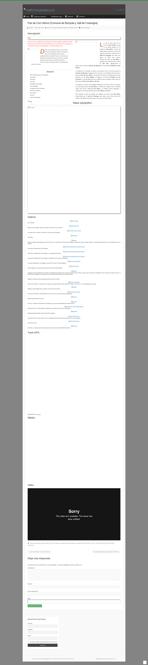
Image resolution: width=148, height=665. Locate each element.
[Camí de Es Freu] (74, 321)
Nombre (30, 584)
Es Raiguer (59, 27)
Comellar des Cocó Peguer (83, 543)
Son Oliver (98, 543)
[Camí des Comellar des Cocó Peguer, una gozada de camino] (74, 251)
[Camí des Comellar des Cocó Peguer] (74, 246)
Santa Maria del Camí (73, 27)
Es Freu (93, 543)
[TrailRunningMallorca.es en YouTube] (120, 10)
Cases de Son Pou (46, 543)
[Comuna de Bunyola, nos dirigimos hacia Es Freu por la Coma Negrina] (74, 261)
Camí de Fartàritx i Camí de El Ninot (39, 551)
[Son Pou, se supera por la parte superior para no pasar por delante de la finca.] (74, 326)
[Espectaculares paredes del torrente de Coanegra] (74, 311)
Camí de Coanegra (35, 543)
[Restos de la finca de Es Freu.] (74, 296)
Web (29, 598)
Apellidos (30, 629)
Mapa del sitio (99, 659)
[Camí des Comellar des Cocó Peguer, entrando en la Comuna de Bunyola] (74, 256)
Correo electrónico (33, 591)
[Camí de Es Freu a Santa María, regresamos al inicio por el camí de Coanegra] (74, 306)
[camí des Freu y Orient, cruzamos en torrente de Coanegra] (74, 230)
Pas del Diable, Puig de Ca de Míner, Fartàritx (106, 551)
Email (29, 635)
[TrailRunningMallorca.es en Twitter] (118, 10)
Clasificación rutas (56, 16)
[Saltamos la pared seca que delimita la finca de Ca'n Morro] (74, 277)
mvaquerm (31, 27)
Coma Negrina (56, 543)
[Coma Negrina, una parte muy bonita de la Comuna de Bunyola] (74, 266)
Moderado (64, 27)
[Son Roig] (74, 235)
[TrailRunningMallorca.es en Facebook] (116, 10)
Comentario (31, 568)
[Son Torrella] (74, 221)
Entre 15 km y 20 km (51, 27)
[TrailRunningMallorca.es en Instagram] (123, 10)
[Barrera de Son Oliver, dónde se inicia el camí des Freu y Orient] (74, 225)
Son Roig (104, 543)
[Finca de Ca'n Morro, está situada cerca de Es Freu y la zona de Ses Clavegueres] (74, 292)
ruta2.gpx (38, 414)
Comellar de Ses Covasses (67, 543)
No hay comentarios (85, 27)
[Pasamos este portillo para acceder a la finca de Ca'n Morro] (74, 287)
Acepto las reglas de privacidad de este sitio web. (43, 642)
